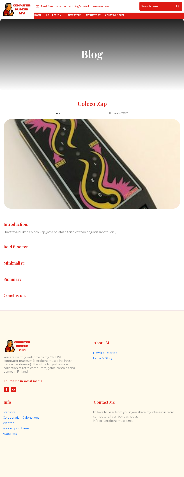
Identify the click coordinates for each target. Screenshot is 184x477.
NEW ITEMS (75, 15)
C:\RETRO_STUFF (115, 15)
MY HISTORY (93, 15)
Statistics (9, 412)
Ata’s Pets (10, 433)
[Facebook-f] (6, 389)
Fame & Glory (102, 358)
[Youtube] (13, 389)
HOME (38, 15)
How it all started (105, 353)
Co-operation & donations (21, 417)
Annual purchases (16, 428)
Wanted (9, 423)
